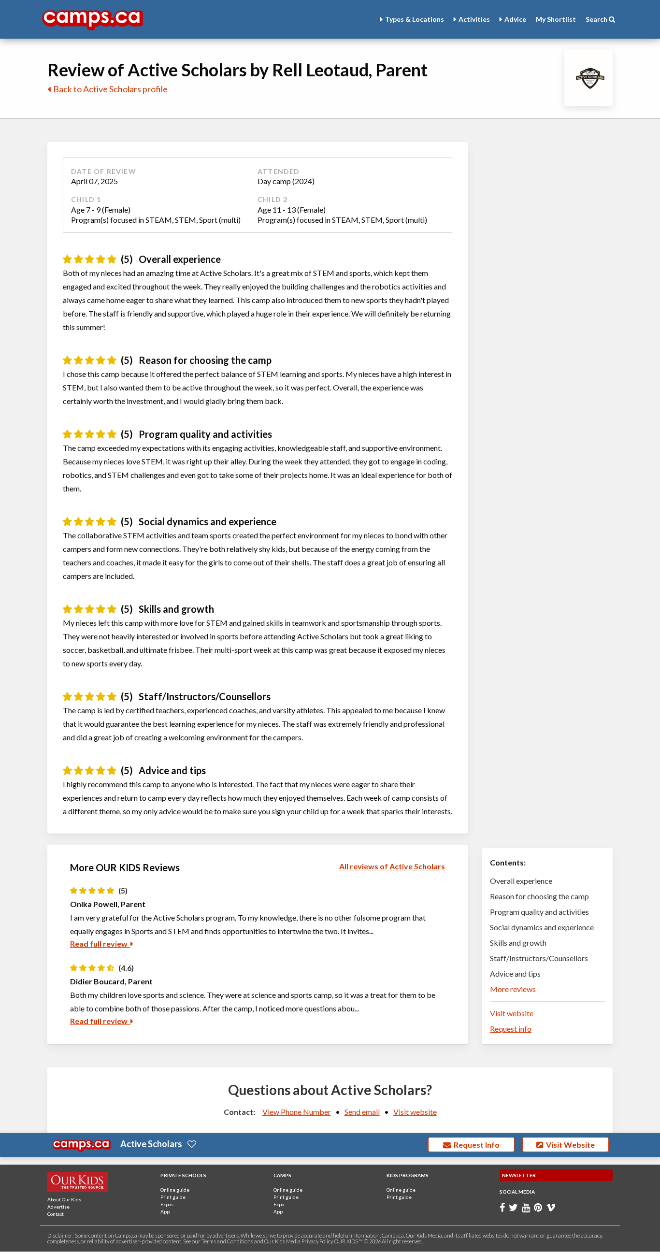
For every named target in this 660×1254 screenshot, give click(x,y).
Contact (55, 1214)
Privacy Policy (316, 1241)
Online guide (174, 1190)
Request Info (475, 1144)
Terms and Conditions (227, 1241)
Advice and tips (515, 973)
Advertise (58, 1207)
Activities (474, 19)
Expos (166, 1204)
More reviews (513, 989)
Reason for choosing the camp (539, 896)
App (165, 1211)
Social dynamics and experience (542, 927)
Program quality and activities (539, 911)
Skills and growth (518, 942)
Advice (515, 19)
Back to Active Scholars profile (109, 89)
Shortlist (556, 19)
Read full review (100, 943)
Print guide (173, 1197)
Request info (510, 1028)
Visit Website (569, 1144)
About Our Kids (64, 1199)
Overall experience (521, 880)
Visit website (511, 1013)
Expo (278, 1204)
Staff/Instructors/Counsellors (539, 958)
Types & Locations (414, 19)
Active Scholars (151, 1144)
